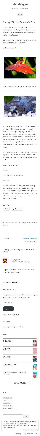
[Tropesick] (35, 353)
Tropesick (6, 348)
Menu (20, 14)
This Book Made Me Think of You (14, 372)
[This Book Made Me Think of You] (35, 377)
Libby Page (7, 374)
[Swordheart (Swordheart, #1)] (35, 362)
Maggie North (8, 341)
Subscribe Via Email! (9, 289)
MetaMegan (20, 4)
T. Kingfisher (8, 357)
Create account (7, 398)
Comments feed (8, 405)
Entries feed (6, 403)
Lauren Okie (8, 349)
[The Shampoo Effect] (35, 369)
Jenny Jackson (8, 366)
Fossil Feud (7, 340)
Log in (4, 400)
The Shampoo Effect (10, 364)
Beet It (6, 239)
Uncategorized (23, 222)
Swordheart (7, 356)
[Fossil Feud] (35, 345)
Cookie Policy (11, 427)
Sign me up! (8, 309)
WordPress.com (8, 408)
